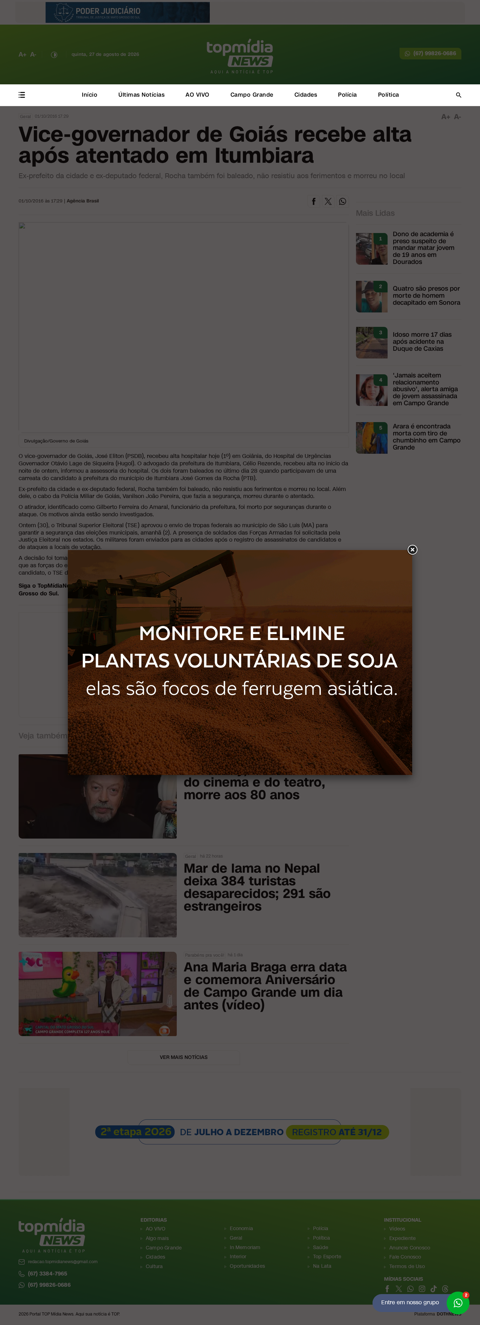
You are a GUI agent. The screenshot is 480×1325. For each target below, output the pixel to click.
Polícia (347, 95)
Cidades (305, 95)
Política (388, 95)
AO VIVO (197, 95)
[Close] (412, 550)
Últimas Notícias (141, 95)
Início (89, 95)
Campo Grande (252, 95)
